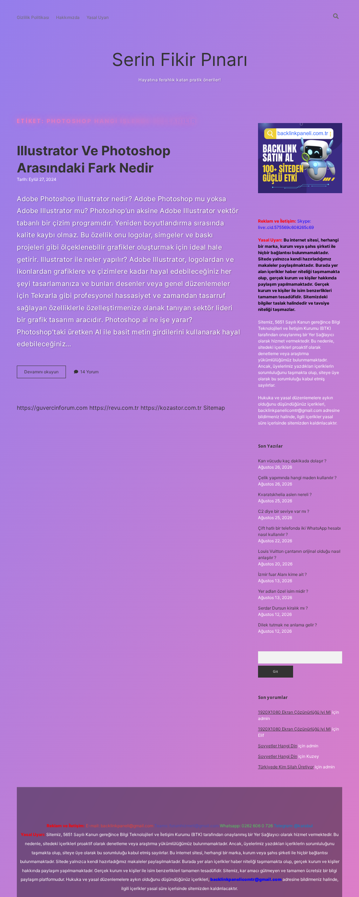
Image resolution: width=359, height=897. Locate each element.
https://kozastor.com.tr (171, 407)
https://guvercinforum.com (52, 407)
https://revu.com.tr (114, 407)
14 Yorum (89, 371)
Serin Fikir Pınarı (180, 59)
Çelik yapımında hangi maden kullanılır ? (297, 477)
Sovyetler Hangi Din (277, 745)
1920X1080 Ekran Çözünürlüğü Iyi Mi (294, 712)
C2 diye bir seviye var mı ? (283, 511)
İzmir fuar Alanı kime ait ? (282, 574)
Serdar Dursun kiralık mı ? (283, 608)
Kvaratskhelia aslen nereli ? (285, 494)
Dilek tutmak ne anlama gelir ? (287, 624)
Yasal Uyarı (98, 17)
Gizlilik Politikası (33, 17)
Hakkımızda (68, 17)
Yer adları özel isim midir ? (283, 591)
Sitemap (214, 407)
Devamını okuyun (45, 373)
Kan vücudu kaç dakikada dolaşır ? (292, 460)
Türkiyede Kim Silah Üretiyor (286, 766)
